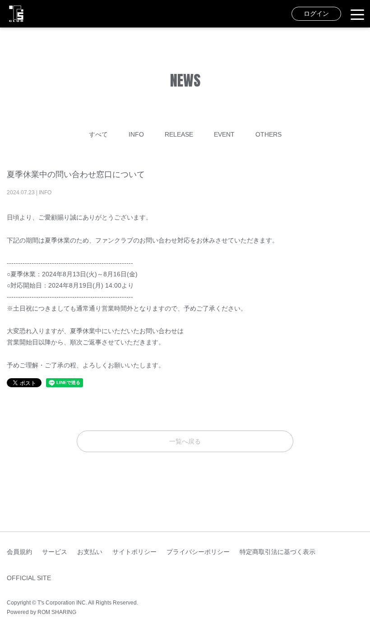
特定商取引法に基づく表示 (277, 551)
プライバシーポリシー (198, 551)
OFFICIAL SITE (29, 578)
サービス (54, 551)
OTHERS (268, 134)
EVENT (224, 134)
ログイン (316, 13)
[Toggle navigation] (357, 14)
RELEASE (179, 134)
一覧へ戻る (185, 441)
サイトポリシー (134, 551)
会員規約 (19, 551)
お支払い (89, 551)
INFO (136, 134)
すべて (98, 134)
